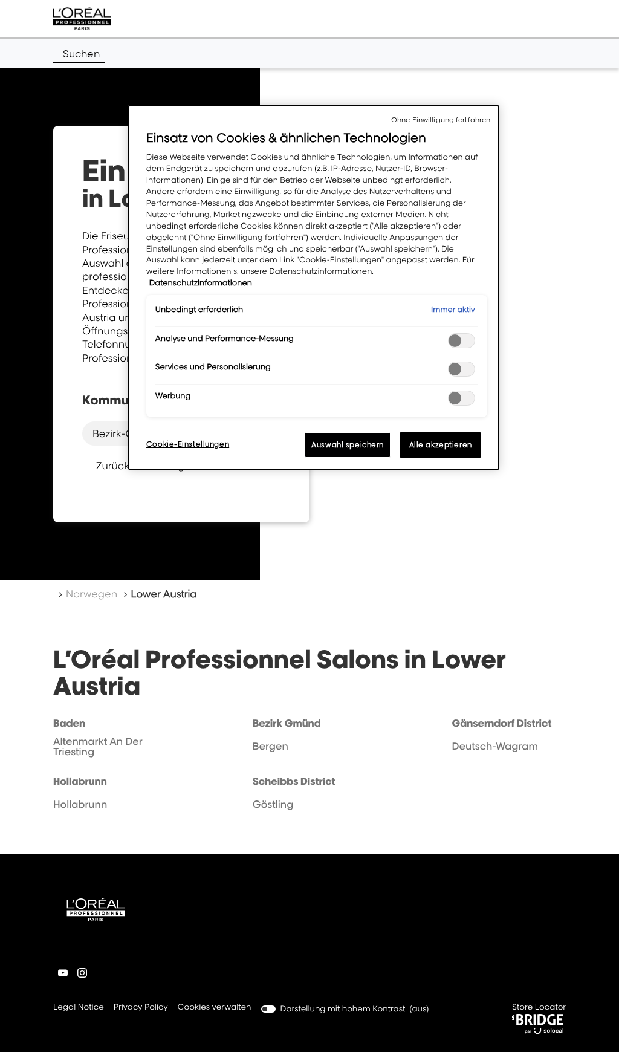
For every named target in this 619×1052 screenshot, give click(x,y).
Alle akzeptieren (440, 444)
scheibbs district (294, 781)
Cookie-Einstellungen (187, 444)
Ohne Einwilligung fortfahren (440, 119)
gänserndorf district (501, 723)
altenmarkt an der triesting (98, 746)
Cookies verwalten (214, 1007)
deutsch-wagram (495, 746)
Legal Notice (78, 1008)
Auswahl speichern (347, 444)
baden (69, 723)
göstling (273, 804)
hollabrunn (80, 781)
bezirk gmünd (287, 723)
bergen (270, 746)
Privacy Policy (141, 1008)
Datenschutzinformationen (200, 283)
